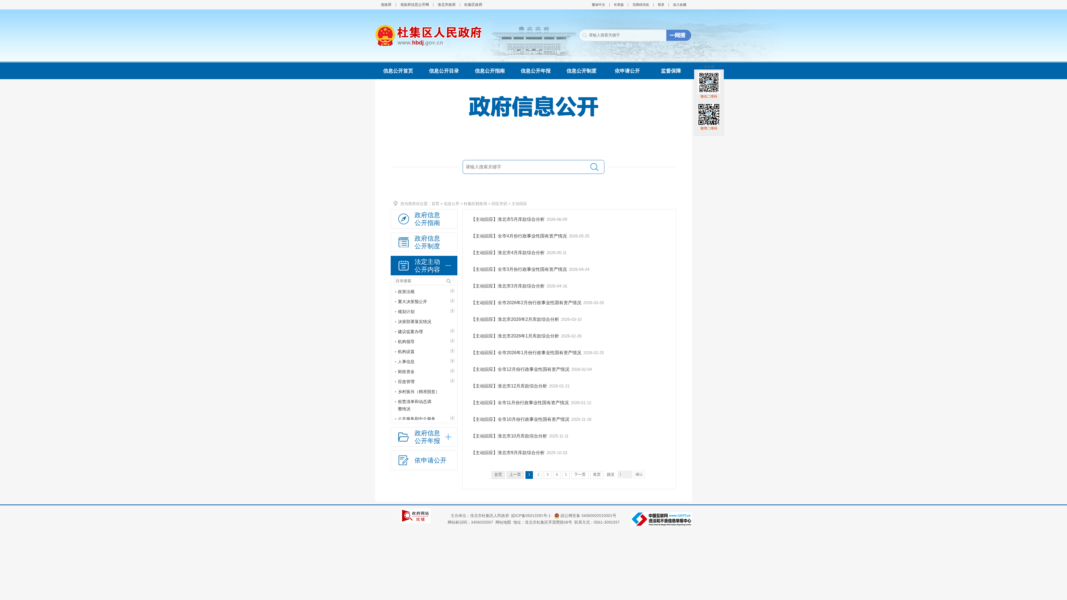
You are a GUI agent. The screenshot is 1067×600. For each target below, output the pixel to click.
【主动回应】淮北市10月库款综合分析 (509, 436)
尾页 (597, 474)
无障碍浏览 (640, 5)
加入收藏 (679, 5)
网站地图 (503, 522)
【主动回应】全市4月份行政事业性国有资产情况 (519, 236)
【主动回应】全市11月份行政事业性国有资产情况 (520, 402)
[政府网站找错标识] (415, 515)
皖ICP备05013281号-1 (531, 515)
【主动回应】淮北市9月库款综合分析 (508, 452)
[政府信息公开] (533, 106)
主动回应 (519, 203)
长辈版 (619, 5)
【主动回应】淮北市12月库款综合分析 (509, 386)
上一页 (515, 474)
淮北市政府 (447, 4)
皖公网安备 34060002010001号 (588, 515)
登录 (661, 5)
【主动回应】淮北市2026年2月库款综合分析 (515, 319)
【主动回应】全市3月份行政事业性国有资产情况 (519, 269)
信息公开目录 (444, 71)
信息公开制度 (582, 71)
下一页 (580, 474)
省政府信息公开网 (414, 4)
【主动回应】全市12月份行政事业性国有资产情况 (520, 369)
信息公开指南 (490, 71)
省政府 (386, 4)
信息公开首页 (398, 71)
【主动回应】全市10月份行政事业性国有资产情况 (520, 419)
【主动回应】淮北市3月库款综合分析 (508, 286)
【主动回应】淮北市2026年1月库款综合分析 (515, 336)
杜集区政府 (473, 4)
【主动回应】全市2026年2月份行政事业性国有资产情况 (526, 302)
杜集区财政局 (475, 203)
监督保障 (671, 71)
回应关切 (499, 203)
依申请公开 (627, 71)
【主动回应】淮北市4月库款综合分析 (508, 252)
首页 (435, 203)
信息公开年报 (536, 71)
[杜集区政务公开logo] (428, 35)
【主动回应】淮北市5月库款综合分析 (508, 219)
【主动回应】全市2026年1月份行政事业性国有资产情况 (526, 352)
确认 (639, 474)
